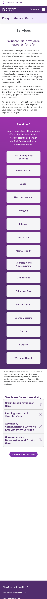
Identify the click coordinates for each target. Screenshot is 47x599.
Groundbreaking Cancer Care (19, 404)
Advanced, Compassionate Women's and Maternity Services (20, 426)
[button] (44, 18)
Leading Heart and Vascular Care (16, 415)
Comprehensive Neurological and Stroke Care (20, 440)
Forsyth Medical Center (18, 18)
